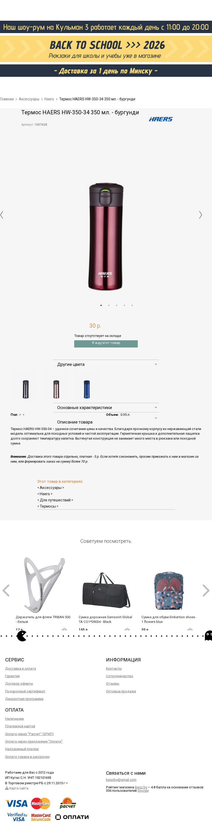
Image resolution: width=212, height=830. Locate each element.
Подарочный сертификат (25, 691)
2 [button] (108, 305)
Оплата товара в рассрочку (27, 757)
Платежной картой (20, 726)
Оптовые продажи (121, 691)
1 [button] (101, 305)
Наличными (14, 719)
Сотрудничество (119, 676)
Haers (45, 494)
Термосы (48, 506)
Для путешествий (55, 500)
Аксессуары (51, 487)
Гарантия (12, 676)
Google (143, 791)
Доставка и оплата (20, 668)
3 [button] (116, 305)
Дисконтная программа (24, 699)
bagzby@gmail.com (121, 780)
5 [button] (132, 305)
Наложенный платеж (22, 749)
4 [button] (124, 305)
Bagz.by (141, 787)
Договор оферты (19, 683)
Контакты (114, 668)
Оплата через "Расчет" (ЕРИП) (29, 734)
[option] (106, 211)
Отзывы (112, 683)
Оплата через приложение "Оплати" (34, 741)
